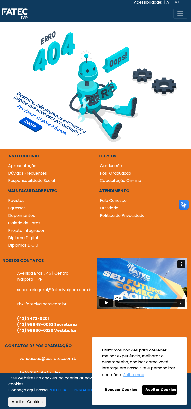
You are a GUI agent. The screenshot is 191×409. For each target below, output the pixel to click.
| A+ (176, 2)
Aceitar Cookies (27, 402)
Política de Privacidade (122, 215)
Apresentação (22, 166)
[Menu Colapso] (180, 14)
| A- (167, 2)
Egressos (17, 208)
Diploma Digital (23, 238)
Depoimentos (21, 215)
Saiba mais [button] (133, 375)
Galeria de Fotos (24, 223)
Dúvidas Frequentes (27, 173)
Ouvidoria (109, 208)
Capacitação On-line (120, 180)
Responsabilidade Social (31, 180)
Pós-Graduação (115, 173)
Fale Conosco (113, 200)
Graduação (111, 166)
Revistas (16, 200)
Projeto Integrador (26, 230)
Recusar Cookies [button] (121, 389)
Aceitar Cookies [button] (160, 389)
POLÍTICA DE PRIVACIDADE (74, 390)
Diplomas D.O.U (23, 245)
